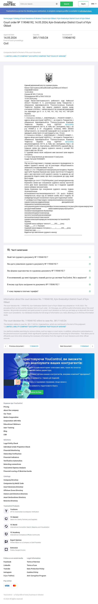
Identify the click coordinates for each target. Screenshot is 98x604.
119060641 (84, 346)
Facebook (7, 562)
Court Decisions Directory (13, 487)
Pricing (6, 407)
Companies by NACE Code (14, 483)
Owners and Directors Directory (16, 494)
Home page (8, 18)
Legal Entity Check (11, 443)
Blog (5, 431)
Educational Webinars (12, 424)
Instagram (7, 572)
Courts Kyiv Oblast (49, 18)
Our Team (7, 414)
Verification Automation (13, 461)
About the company (11, 410)
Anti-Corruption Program (36, 576)
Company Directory (11, 480)
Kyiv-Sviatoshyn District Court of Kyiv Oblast (73, 18)
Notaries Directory (11, 501)
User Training (9, 428)
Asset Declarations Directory (15, 497)
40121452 (69, 124)
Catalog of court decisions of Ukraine (27, 18)
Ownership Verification (12, 454)
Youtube (7, 569)
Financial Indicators (11, 457)
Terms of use (32, 565)
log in (83, 4)
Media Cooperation (11, 417)
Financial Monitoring (12, 450)
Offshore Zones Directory (13, 490)
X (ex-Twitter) (9, 576)
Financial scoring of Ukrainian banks (18, 471)
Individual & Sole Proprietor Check (17, 447)
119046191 (34, 346)
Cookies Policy (32, 572)
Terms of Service (33, 562)
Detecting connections (12, 464)
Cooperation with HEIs (12, 421)
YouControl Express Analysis (15, 468)
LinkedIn (7, 565)
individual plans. (85, 11)
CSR (5, 435)
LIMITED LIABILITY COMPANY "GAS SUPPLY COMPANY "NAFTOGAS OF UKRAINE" (35, 56)
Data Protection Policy (35, 569)
